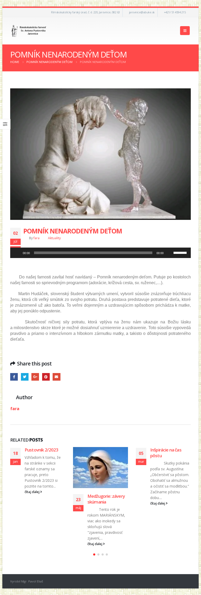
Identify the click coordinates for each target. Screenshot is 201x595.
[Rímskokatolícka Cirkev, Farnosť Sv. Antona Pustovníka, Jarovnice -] (29, 30)
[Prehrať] (17, 252)
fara (37, 238)
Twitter (25, 377)
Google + (35, 377)
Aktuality (54, 238)
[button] (94, 554)
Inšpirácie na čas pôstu (165, 453)
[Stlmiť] (169, 252)
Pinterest (46, 377)
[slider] (181, 252)
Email (56, 377)
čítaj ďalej (32, 492)
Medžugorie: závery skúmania (106, 499)
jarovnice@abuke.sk (142, 12)
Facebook (14, 377)
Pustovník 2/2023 (41, 450)
